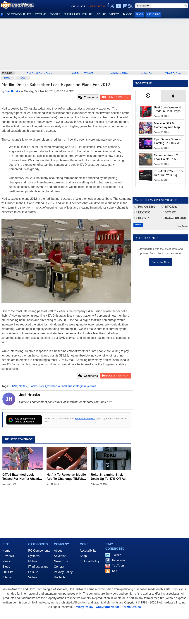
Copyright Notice (108, 606)
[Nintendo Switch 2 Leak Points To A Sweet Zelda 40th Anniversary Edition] (145, 159)
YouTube (118, 565)
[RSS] (130, 6)
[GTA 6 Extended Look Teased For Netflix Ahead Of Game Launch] (22, 458)
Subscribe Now (160, 262)
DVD (14, 386)
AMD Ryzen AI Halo (119, 72)
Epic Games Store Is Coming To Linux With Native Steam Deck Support (168, 141)
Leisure (33, 572)
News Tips (61, 561)
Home (6, 550)
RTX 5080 (170, 206)
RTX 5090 (143, 212)
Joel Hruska (29, 395)
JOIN (83, 6)
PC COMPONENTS (19, 14)
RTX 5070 (143, 218)
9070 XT (170, 212)
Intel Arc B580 (146, 206)
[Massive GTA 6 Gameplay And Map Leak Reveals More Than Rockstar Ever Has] (145, 127)
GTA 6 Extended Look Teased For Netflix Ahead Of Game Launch (20, 477)
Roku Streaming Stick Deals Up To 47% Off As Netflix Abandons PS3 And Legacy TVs (110, 477)
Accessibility (88, 550)
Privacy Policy (63, 572)
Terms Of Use (131, 606)
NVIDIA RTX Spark (172, 72)
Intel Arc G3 (146, 72)
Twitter (116, 555)
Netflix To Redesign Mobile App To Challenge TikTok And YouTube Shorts (66, 477)
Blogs (6, 566)
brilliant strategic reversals (79, 386)
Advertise (60, 555)
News (22, 78)
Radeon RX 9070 (175, 218)
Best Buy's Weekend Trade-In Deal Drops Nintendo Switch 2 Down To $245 (167, 109)
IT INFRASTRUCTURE (78, 14)
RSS (115, 571)
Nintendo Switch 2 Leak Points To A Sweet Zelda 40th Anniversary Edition (167, 157)
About (58, 550)
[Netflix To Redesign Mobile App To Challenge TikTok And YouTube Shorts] (67, 458)
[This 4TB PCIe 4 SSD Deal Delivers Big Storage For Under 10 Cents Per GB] (145, 175)
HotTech (59, 577)
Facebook (118, 560)
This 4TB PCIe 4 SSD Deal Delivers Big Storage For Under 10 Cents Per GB (168, 173)
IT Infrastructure (38, 566)
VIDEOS (114, 14)
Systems (33, 555)
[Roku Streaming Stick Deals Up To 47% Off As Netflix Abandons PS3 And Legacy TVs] (111, 458)
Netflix (23, 386)
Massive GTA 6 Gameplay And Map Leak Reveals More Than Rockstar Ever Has (167, 125)
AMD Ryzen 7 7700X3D (83, 72)
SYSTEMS (40, 14)
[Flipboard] (125, 6)
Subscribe (153, 14)
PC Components (39, 550)
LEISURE (100, 14)
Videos (32, 577)
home (7, 78)
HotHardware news (85, 418)
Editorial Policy (89, 561)
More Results (182, 226)
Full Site (7, 572)
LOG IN (74, 6)
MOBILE (55, 14)
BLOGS (127, 14)
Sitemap (7, 577)
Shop (139, 14)
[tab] (148, 96)
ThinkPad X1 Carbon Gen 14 (39, 72)
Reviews (8, 555)
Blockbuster (36, 386)
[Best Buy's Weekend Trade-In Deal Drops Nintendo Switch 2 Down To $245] (145, 111)
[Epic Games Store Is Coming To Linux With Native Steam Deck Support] (145, 143)
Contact (59, 566)
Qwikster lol (53, 386)
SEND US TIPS (97, 6)
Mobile (32, 561)
